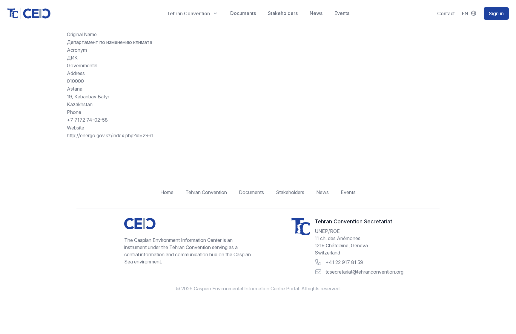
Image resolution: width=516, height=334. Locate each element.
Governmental (82, 65)
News (316, 13)
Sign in (496, 13)
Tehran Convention (206, 192)
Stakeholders (283, 13)
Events (341, 13)
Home (166, 192)
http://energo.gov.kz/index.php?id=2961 (110, 135)
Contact (446, 13)
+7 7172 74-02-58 (87, 120)
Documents (243, 13)
